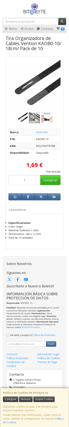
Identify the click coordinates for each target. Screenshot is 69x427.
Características (17, 209)
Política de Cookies (48, 358)
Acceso (29, 29)
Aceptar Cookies (44, 399)
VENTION (41, 132)
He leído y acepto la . (33, 335)
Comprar (50, 180)
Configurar (10, 399)
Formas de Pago (47, 362)
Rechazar (26, 399)
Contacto (46, 29)
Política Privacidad (17, 358)
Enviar (51, 343)
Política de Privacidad (31, 327)
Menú (12, 29)
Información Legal (48, 354)
